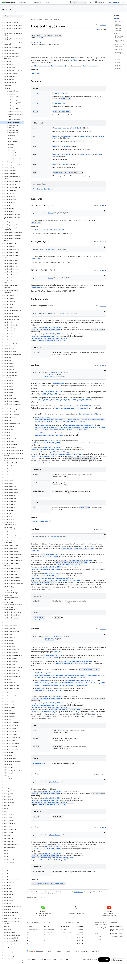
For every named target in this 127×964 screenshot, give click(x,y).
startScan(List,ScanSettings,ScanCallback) (77, 548)
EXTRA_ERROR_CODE (59, 103)
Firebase (67, 951)
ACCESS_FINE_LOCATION (50, 394)
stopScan (56, 164)
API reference (7, 9)
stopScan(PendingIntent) (41, 521)
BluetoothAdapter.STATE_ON (89, 414)
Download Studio (99, 937)
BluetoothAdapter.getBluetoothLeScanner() (50, 66)
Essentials (22, 2)
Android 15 (80, 932)
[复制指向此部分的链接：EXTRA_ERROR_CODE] (52, 242)
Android (29, 926)
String (35, 93)
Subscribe (104, 959)
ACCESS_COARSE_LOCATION (53, 392)
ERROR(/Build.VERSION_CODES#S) (43, 456)
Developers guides (99, 931)
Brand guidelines (45, 959)
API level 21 (103, 25)
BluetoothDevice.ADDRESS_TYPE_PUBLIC (49, 435)
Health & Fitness (48, 932)
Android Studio (114, 2)
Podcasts (30, 944)
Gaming (46, 926)
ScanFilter (73, 60)
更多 (47, 2)
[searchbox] (12, 16)
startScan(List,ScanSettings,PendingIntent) (48, 883)
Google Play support (116, 933)
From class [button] (43, 189)
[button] (12, 22)
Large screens (65, 926)
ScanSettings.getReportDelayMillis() (79, 425)
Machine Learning (49, 929)
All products (95, 951)
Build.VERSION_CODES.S (52, 334)
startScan (56, 136)
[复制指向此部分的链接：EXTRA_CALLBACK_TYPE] (55, 205)
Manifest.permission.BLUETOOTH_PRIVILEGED (71, 408)
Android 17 (80, 926)
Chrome (59, 951)
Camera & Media (49, 935)
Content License (78, 892)
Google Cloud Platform (81, 951)
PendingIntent (78, 141)
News (28, 938)
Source (29, 935)
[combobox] (78, 2)
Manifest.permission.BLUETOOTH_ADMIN (46, 329)
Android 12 (80, 941)
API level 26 (103, 205)
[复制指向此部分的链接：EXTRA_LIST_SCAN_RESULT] (57, 270)
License (35, 959)
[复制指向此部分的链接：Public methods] (49, 299)
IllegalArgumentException (39, 618)
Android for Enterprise (33, 929)
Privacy (46, 938)
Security (29, 932)
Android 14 (80, 935)
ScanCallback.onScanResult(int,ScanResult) (48, 230)
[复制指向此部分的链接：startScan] (41, 365)
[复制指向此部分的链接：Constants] (44, 199)
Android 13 (80, 938)
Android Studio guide (100, 928)
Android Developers (36, 19)
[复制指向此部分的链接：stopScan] (41, 774)
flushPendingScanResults (62, 128)
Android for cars (65, 935)
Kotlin (98, 30)
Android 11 (80, 944)
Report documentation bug (117, 929)
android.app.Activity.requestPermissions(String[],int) (53, 338)
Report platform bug (116, 926)
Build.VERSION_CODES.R (52, 327)
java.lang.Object (36, 43)
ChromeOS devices (66, 932)
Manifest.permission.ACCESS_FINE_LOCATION (66, 454)
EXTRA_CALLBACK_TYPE (60, 93)
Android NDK (97, 940)
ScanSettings (65, 98)
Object (40, 38)
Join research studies (116, 936)
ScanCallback (76, 128)
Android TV (64, 938)
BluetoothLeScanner (90, 66)
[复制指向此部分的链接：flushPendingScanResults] (54, 306)
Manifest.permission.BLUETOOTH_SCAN (45, 336)
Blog (28, 941)
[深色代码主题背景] (105, 211)
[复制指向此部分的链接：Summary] (43, 81)
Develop (36, 2)
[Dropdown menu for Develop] (41, 2)
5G (45, 941)
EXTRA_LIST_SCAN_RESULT (61, 111)
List (62, 136)
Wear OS (63, 929)
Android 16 (80, 929)
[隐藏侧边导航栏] (22, 961)
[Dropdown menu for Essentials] (28, 2)
